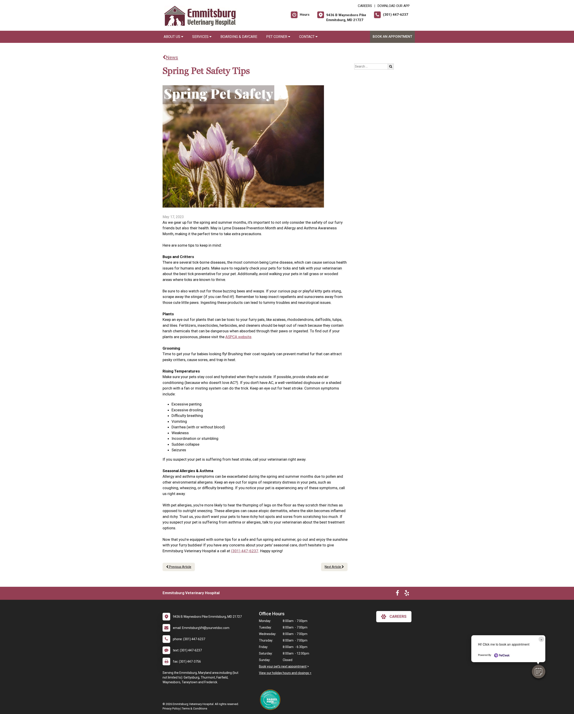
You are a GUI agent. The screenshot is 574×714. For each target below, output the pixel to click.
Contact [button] (307, 37)
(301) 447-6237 (244, 551)
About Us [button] (172, 37)
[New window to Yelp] (406, 594)
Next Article (333, 567)
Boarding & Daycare (238, 37)
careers (398, 616)
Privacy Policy (171, 708)
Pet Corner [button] (277, 37)
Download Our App (394, 6)
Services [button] (200, 37)
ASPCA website (238, 337)
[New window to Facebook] (397, 594)
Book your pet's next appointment (283, 666)
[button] (538, 671)
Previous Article (179, 567)
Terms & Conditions (194, 708)
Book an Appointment (392, 37)
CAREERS (365, 6)
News (172, 57)
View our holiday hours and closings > (285, 673)
